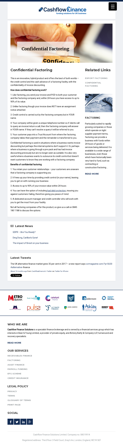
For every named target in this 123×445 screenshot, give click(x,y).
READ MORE (14, 342)
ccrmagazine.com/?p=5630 (99, 264)
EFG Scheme (14, 373)
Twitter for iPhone (61, 271)
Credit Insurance (18, 378)
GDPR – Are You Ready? (24, 232)
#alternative (16, 267)
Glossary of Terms (19, 400)
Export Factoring (96, 78)
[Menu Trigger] (113, 6)
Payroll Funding (17, 369)
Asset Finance (16, 365)
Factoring (92, 117)
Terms (11, 395)
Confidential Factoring (93, 84)
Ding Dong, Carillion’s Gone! (25, 237)
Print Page (14, 405)
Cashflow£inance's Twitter (42, 271)
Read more (92, 173)
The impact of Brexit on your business (30, 243)
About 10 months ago (18, 271)
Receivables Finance (20, 355)
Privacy (12, 391)
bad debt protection (56, 190)
